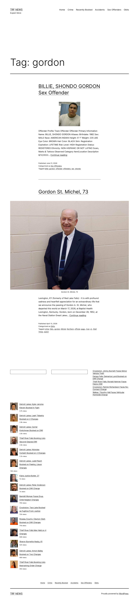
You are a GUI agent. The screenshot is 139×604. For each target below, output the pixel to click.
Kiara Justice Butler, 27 (29, 476)
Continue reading (58, 155)
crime (47, 329)
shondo (78, 169)
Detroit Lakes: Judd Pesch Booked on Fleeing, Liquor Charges (30, 464)
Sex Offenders (114, 10)
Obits (126, 10)
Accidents (100, 10)
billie (46, 169)
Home (62, 10)
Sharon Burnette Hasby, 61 (30, 542)
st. (91, 329)
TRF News (16, 9)
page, (83, 329)
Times (40, 332)
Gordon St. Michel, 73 (63, 192)
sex (73, 169)
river (87, 329)
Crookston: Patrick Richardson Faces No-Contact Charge (111, 388)
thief (94, 329)
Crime (70, 10)
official (77, 329)
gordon (52, 169)
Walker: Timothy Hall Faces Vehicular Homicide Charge (108, 393)
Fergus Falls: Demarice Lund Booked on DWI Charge (110, 377)
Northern (70, 329)
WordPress (123, 594)
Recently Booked (84, 10)
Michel (63, 329)
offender (59, 169)
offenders (67, 169)
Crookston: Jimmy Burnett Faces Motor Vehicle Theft (110, 372)
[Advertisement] (69, 38)
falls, (52, 329)
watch (46, 332)
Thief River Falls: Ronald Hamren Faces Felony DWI (109, 383)
